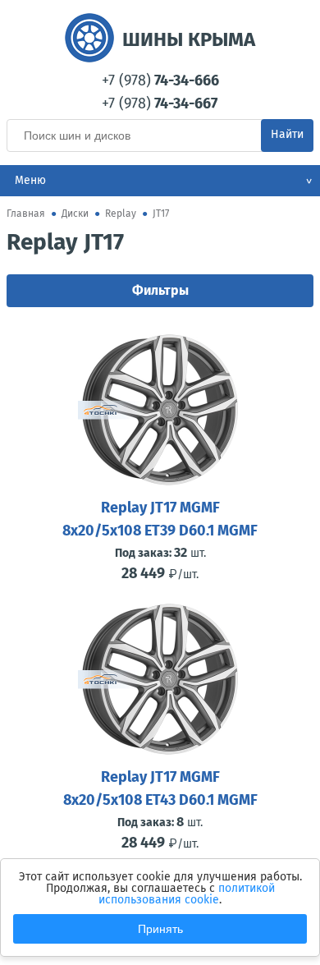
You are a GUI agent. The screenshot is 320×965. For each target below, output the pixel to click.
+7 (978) (160, 80)
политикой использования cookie (186, 894)
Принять (160, 928)
